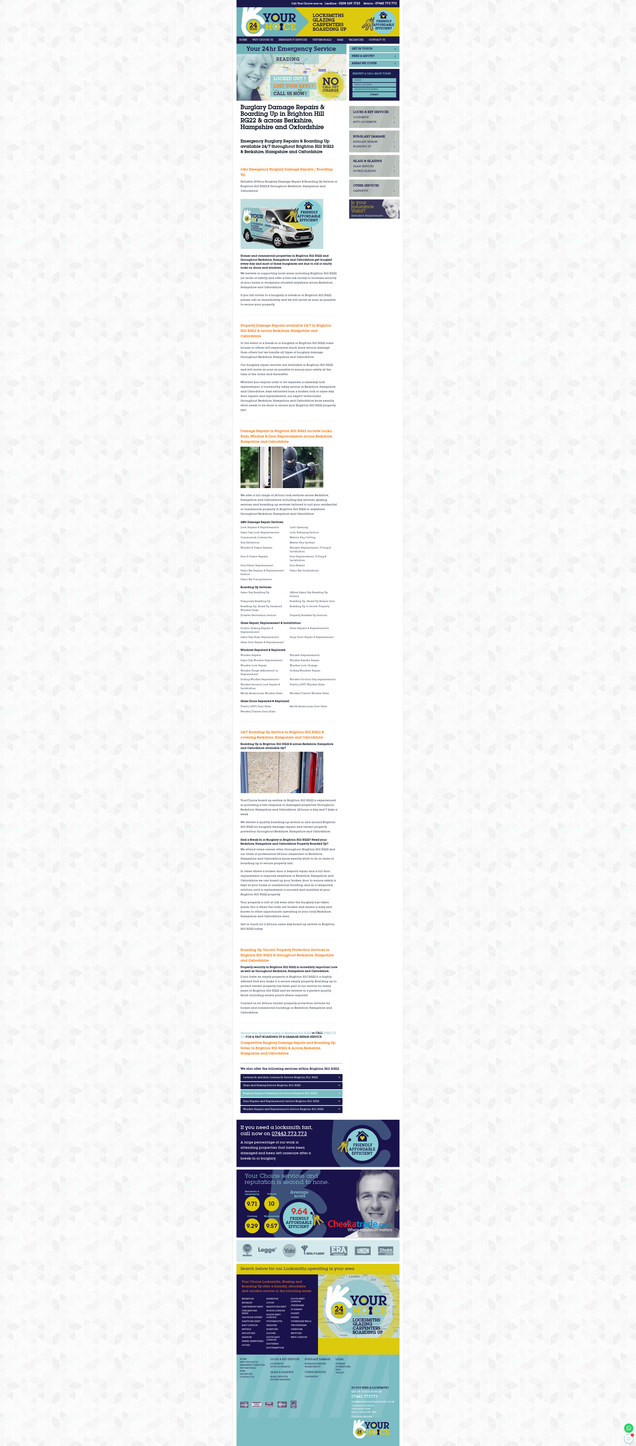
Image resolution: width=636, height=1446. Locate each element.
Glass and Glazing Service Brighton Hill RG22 (291, 1085)
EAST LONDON (250, 1325)
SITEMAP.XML (343, 1367)
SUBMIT (374, 95)
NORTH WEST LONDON (273, 1316)
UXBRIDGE (297, 1329)
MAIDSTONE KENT (276, 1307)
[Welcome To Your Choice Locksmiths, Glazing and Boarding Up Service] (373, 1429)
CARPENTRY (311, 1377)
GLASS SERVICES (279, 1377)
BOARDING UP (313, 1367)
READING (271, 1325)
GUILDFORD (248, 1333)
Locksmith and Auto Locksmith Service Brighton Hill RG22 (291, 1078)
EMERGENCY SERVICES (293, 40)
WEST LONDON (299, 1337)
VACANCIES (356, 40)
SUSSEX (295, 1317)
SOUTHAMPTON (275, 1348)
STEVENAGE (297, 1306)
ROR (338, 1370)
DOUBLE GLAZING (280, 1380)
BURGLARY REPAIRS (315, 1364)
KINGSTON (272, 1299)
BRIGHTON (248, 1299)
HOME (243, 40)
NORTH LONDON (275, 1311)
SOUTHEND (272, 1344)
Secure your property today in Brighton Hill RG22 (275, 1033)
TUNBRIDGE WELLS (301, 1321)
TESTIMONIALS (322, 40)
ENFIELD (246, 1329)
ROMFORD (272, 1329)
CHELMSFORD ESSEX (249, 1312)
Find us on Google (361, 1417)
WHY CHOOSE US (262, 40)
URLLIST (340, 1373)
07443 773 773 (386, 3)
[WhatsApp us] (628, 1428)
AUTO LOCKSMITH (280, 1367)
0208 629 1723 (349, 3)
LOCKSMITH (277, 1364)
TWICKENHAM (299, 1325)
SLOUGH (271, 1333)
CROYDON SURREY (252, 1317)
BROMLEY (247, 1303)
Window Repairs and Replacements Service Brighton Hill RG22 (291, 1109)
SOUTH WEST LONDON (298, 1300)
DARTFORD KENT (251, 1321)
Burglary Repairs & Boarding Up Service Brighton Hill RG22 (291, 1093)
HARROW (247, 1337)
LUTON (270, 1303)
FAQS (340, 40)
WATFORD (296, 1333)
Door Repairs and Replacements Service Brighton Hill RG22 (291, 1101)
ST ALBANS (296, 1310)
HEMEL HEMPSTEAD (253, 1341)
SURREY (295, 1314)
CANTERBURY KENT (252, 1307)
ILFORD (246, 1345)
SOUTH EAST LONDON (273, 1338)
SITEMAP (340, 1364)
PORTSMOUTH (274, 1321)
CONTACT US (377, 40)
